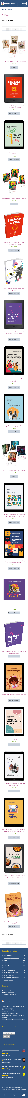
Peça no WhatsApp (14, 250)
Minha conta (4, 1095)
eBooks (5, 960)
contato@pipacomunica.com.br (10, 994)
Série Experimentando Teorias (11, 972)
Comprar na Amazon (14, 113)
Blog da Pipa (6, 1001)
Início (4, 9)
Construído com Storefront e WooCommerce (14, 1089)
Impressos (6, 965)
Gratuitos (6, 963)
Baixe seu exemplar (14, 159)
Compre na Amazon (14, 883)
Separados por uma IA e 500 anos (10, 1013)
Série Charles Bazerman (9, 970)
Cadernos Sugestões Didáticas (11, 958)
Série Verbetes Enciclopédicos (11, 977)
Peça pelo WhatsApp (14, 613)
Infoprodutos (7, 967)
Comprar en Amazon (14, 700)
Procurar (14, 1095)
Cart (22, 1094)
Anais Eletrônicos (8, 955)
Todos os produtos (8, 980)
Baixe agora (14, 67)
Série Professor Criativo (9, 975)
